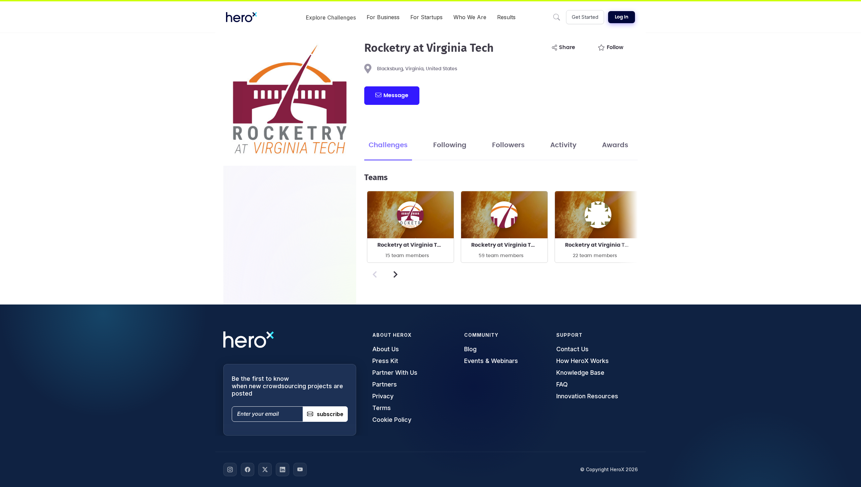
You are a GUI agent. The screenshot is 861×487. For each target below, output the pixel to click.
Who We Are (469, 17)
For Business (383, 17)
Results (506, 17)
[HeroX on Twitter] (265, 469)
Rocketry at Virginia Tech (412, 245)
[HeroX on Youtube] (300, 469)
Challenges (388, 145)
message (395, 95)
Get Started (585, 17)
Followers (508, 145)
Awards (615, 145)
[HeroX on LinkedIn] (282, 469)
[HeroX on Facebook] (247, 469)
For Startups (426, 17)
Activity (563, 145)
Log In (621, 17)
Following (449, 145)
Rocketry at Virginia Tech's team (509, 245)
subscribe (330, 414)
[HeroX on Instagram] (230, 469)
